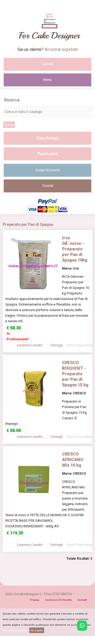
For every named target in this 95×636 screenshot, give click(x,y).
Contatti (82, 600)
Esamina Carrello (30, 345)
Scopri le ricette (47, 170)
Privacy (34, 600)
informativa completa (15, 630)
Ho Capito (37, 630)
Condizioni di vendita (58, 600)
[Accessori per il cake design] (48, 45)
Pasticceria (47, 154)
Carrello (48, 64)
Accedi (51, 49)
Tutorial (47, 186)
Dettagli (56, 345)
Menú (47, 80)
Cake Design (47, 138)
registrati (69, 49)
